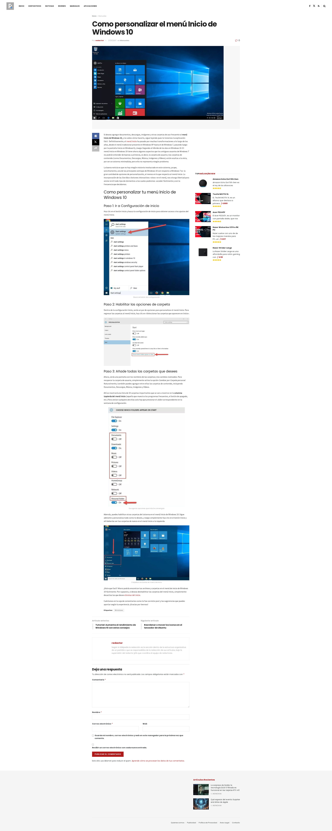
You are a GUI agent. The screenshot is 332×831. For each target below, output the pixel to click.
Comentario (99, 679)
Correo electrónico (102, 723)
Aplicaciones (90, 6)
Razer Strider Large (222, 248)
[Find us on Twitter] (314, 6)
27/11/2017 (112, 40)
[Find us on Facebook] (309, 6)
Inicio (21, 6)
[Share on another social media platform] (95, 148)
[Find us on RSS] (319, 6)
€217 (223, 239)
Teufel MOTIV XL (221, 194)
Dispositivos (34, 6)
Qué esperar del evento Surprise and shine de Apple (225, 800)
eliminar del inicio (132, 595)
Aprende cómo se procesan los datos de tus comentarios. (158, 761)
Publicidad (191, 822)
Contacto (236, 822)
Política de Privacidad (208, 822)
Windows (119, 610)
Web (145, 723)
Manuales (75, 6)
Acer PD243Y (219, 212)
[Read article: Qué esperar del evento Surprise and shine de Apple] (201, 804)
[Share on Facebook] (95, 136)
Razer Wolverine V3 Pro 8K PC (225, 228)
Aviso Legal (224, 822)
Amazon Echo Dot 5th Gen (225, 179)
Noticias (49, 6)
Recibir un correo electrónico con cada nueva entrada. (119, 747)
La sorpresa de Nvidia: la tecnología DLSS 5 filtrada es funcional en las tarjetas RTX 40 (225, 788)
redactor (99, 40)
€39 (221, 257)
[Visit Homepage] (10, 6)
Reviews (62, 6)
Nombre (97, 712)
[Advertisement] (217, 149)
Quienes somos (177, 822)
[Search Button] (324, 6)
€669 (224, 203)
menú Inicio (131, 141)
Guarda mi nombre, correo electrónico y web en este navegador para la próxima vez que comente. (139, 737)
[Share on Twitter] (95, 142)
